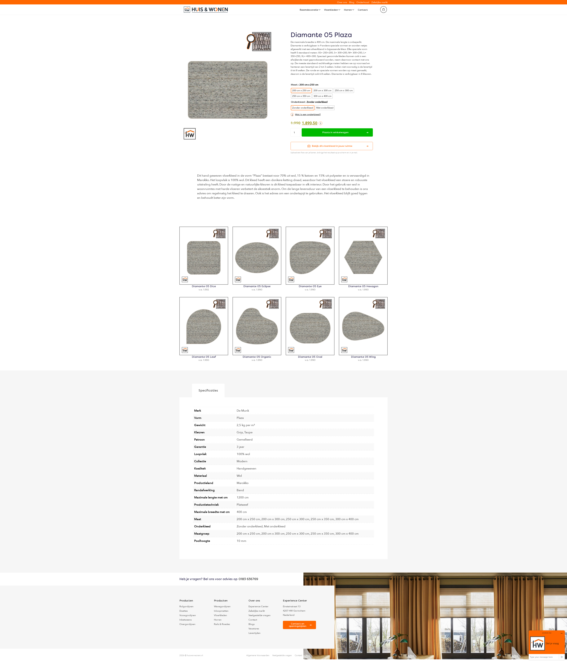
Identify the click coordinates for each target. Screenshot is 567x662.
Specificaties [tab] (208, 390)
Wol (239, 476)
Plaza (240, 418)
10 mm (241, 541)
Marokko (243, 483)
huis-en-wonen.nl (195, 655)
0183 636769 (248, 579)
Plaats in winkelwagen (335, 132)
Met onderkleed (274, 526)
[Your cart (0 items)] (383, 9)
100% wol (243, 454)
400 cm (242, 512)
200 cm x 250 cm (248, 519)
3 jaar (240, 447)
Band (240, 490)
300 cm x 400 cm (347, 519)
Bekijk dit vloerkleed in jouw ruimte (332, 145)
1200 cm (243, 497)
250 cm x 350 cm (322, 519)
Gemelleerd (245, 440)
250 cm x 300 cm (297, 519)
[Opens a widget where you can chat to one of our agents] (547, 645)
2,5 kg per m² (246, 425)
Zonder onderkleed (250, 526)
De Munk (243, 411)
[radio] (301, 90)
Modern (242, 461)
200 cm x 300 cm (273, 519)
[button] (306, 115)
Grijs (240, 432)
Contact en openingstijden (297, 625)
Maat (294, 84)
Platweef (242, 505)
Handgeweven (246, 469)
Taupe (248, 432)
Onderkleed (298, 101)
